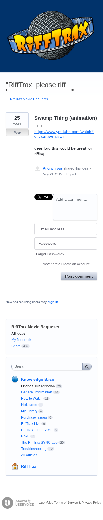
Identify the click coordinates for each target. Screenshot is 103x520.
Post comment (79, 276)
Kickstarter (29, 405)
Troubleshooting (34, 449)
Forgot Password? (50, 254)
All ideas (18, 334)
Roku (25, 436)
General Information (36, 392)
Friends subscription (38, 386)
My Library (29, 411)
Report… (72, 174)
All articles (29, 455)
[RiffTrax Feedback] (51, 36)
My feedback (21, 340)
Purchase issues (34, 417)
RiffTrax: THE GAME (37, 430)
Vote (17, 132)
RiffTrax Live (31, 424)
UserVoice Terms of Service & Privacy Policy (70, 502)
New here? (66, 264)
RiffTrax (28, 466)
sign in (53, 302)
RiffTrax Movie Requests (35, 326)
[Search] (87, 366)
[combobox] (48, 366)
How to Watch (32, 399)
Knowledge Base (37, 379)
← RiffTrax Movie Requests (27, 99)
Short (15, 346)
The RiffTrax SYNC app (39, 443)
